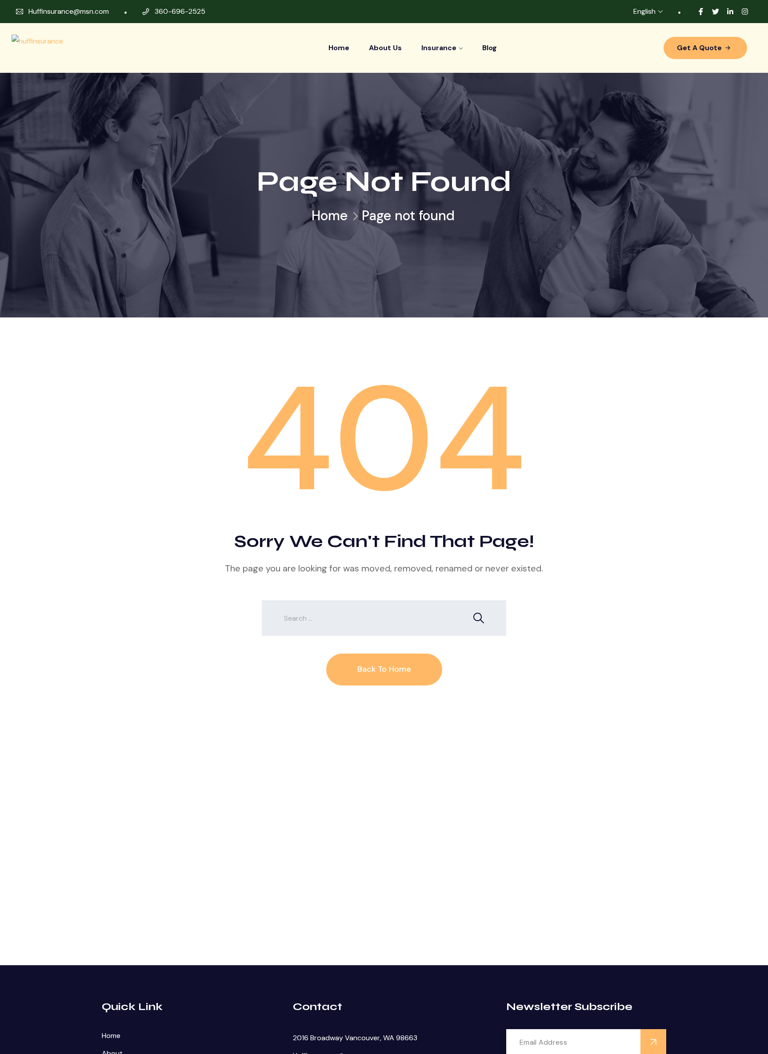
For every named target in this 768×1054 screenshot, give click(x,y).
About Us (385, 47)
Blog (489, 47)
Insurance (438, 47)
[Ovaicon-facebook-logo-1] (701, 11)
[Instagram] (745, 11)
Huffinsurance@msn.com (68, 11)
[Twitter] (715, 11)
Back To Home (384, 669)
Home (338, 47)
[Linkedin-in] (730, 11)
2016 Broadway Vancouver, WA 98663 (355, 1037)
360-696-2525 (180, 11)
